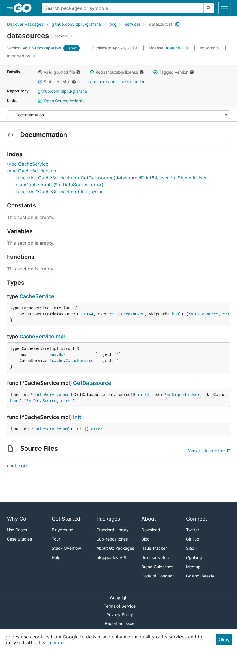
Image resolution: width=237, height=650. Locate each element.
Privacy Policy (119, 614)
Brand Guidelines (157, 566)
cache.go (17, 465)
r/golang (194, 557)
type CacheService (27, 164)
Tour (56, 538)
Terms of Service (120, 605)
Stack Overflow (66, 548)
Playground (62, 529)
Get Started (66, 519)
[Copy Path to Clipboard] (177, 24)
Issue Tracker (154, 548)
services (133, 24)
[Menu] (118, 114)
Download (150, 529)
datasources (161, 24)
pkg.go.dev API (111, 557)
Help (56, 557)
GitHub (192, 538)
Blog (145, 538)
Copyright (119, 597)
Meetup (193, 566)
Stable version (57, 81)
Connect (196, 519)
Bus (62, 354)
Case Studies (19, 538)
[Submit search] (208, 8)
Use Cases (17, 529)
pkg (113, 24)
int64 (87, 314)
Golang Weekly (200, 575)
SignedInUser (130, 314)
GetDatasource (92, 383)
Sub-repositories (112, 538)
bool (176, 314)
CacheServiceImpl (42, 336)
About (148, 519)
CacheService (36, 296)
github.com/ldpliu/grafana (76, 24)
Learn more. (52, 642)
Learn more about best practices (116, 81)
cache (57, 360)
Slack (191, 548)
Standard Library (113, 529)
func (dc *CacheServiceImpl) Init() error (59, 191)
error (228, 314)
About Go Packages (115, 548)
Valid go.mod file (59, 72)
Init (77, 417)
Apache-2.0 (177, 47)
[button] (40, 72)
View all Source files (206, 450)
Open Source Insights (63, 100)
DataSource (206, 314)
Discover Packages (25, 24)
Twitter (192, 529)
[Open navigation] (224, 8)
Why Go (16, 519)
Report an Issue (119, 623)
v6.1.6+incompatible (34, 47)
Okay (224, 639)
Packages (108, 519)
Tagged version (174, 72)
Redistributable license (116, 72)
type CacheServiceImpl (32, 171)
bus (52, 354)
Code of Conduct (157, 575)
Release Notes (155, 557)
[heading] (24, 8)
